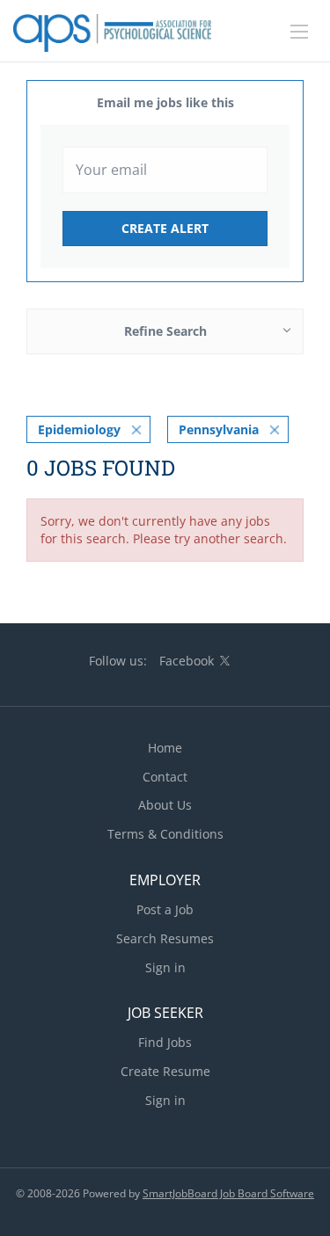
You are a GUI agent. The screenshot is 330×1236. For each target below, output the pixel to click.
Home (165, 747)
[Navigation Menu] (299, 32)
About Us (165, 804)
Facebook (186, 660)
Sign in (165, 967)
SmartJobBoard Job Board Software (228, 1193)
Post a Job (165, 909)
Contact (165, 776)
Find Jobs (165, 1042)
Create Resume (165, 1071)
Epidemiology (79, 429)
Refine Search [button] (165, 331)
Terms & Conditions (165, 833)
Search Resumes (165, 938)
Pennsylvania (219, 429)
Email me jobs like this (165, 102)
